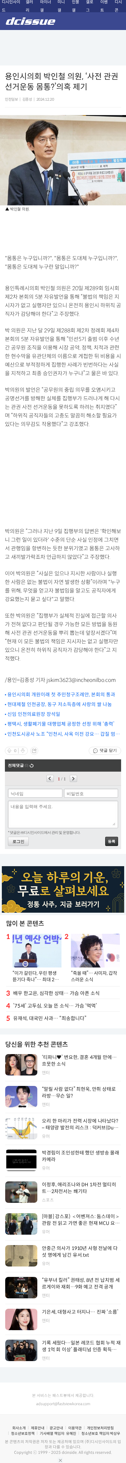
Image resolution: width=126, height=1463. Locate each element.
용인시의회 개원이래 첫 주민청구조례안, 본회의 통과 (61, 695)
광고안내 (56, 1428)
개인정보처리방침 (100, 1428)
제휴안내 (37, 1428)
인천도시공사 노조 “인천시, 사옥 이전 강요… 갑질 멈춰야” (63, 734)
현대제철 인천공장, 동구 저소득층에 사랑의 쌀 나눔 (59, 704)
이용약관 (75, 1428)
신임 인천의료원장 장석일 (33, 714)
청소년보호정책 (23, 1433)
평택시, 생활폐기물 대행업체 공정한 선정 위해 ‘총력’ (60, 724)
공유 (34, 751)
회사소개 (19, 1428)
